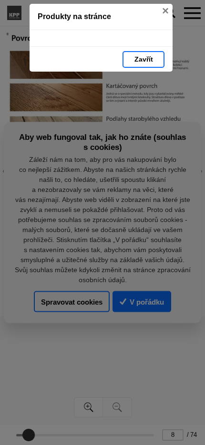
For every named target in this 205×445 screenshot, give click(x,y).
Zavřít (143, 59)
